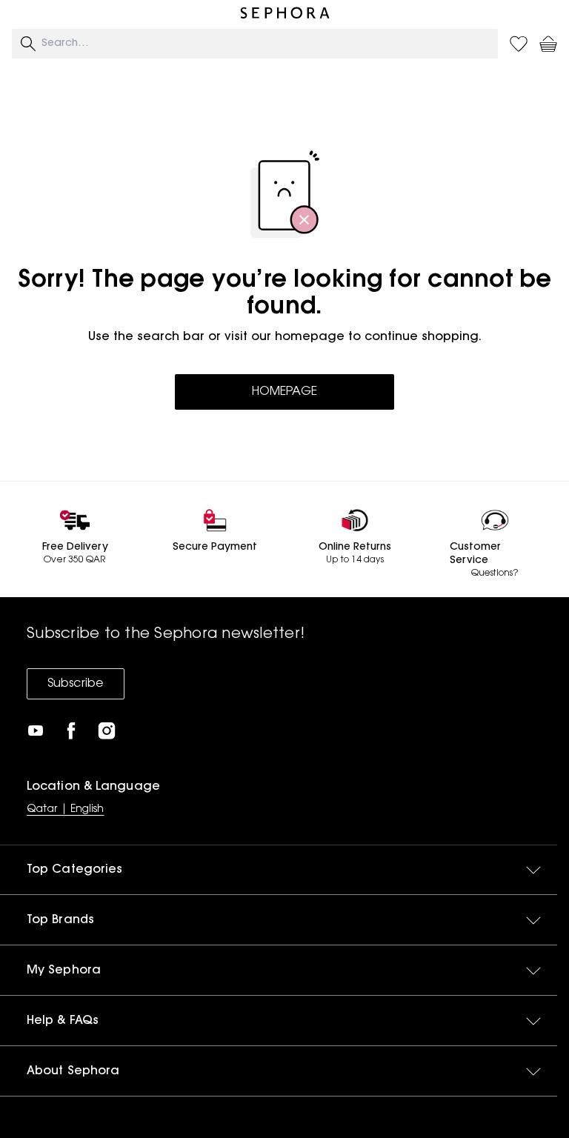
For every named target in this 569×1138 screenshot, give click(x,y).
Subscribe (75, 684)
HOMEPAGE (284, 392)
